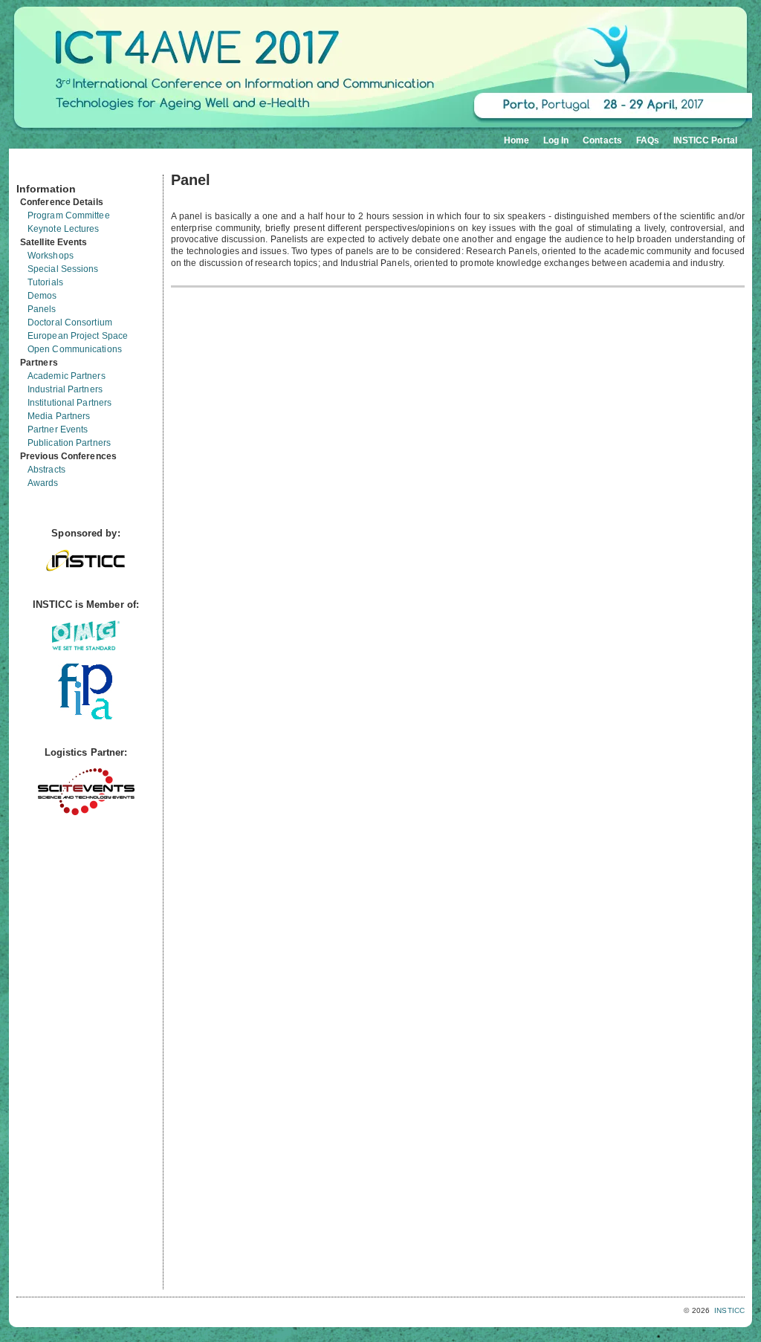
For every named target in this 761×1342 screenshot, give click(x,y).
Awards (43, 483)
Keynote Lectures (63, 229)
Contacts (602, 140)
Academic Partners (66, 376)
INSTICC (729, 1310)
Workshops (50, 255)
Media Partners (58, 416)
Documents (32, 168)
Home (516, 140)
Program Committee (68, 215)
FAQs (647, 140)
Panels (41, 309)
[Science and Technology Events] (86, 811)
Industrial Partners (65, 389)
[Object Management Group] (86, 646)
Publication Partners (69, 443)
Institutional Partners (69, 403)
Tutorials (45, 282)
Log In (556, 140)
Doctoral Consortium (69, 322)
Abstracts (46, 469)
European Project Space (77, 336)
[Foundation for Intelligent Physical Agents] (86, 716)
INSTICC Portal (705, 140)
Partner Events (57, 429)
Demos (42, 296)
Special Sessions (63, 269)
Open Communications (74, 349)
